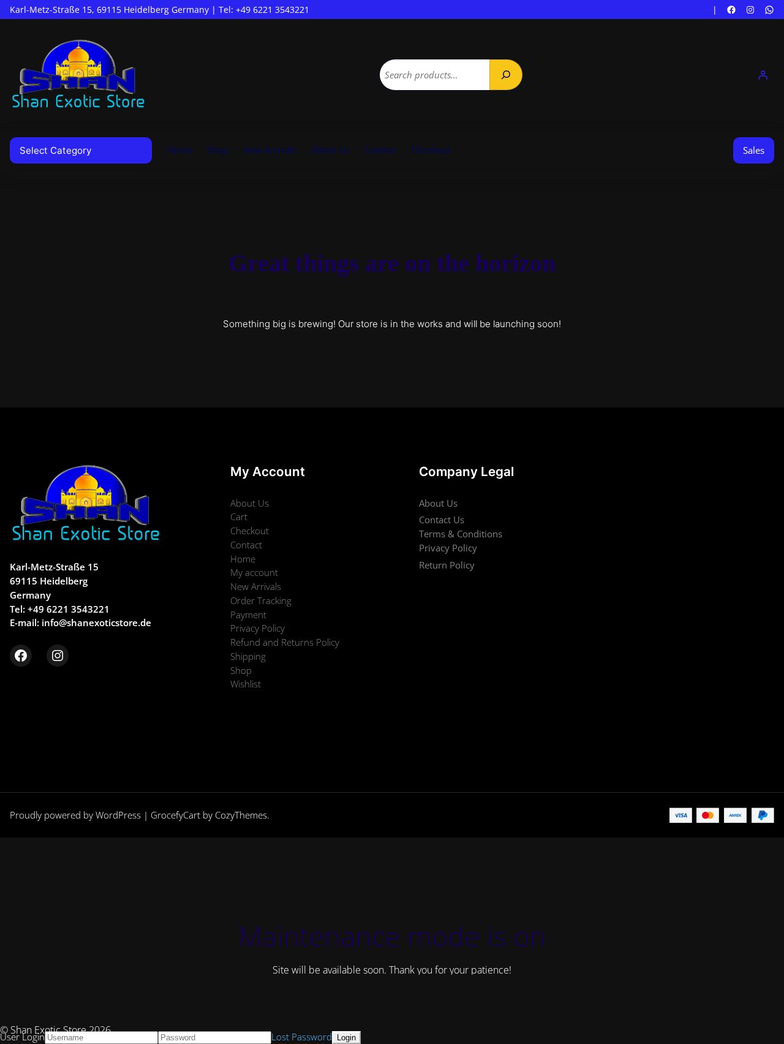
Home (179, 149)
